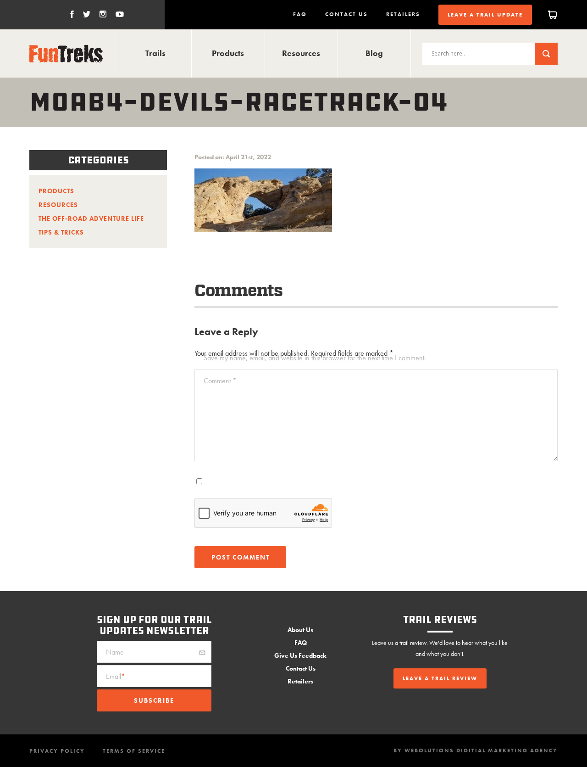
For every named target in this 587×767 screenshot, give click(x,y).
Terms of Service (134, 751)
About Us (300, 630)
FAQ (300, 14)
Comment (220, 381)
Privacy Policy (57, 751)
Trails (155, 53)
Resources (301, 53)
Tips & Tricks (61, 232)
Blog (374, 53)
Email (115, 676)
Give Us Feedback (300, 655)
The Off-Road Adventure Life (91, 218)
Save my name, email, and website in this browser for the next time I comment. (315, 358)
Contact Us (346, 14)
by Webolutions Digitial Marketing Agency (475, 750)
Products (228, 53)
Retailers (403, 14)
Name (115, 652)
